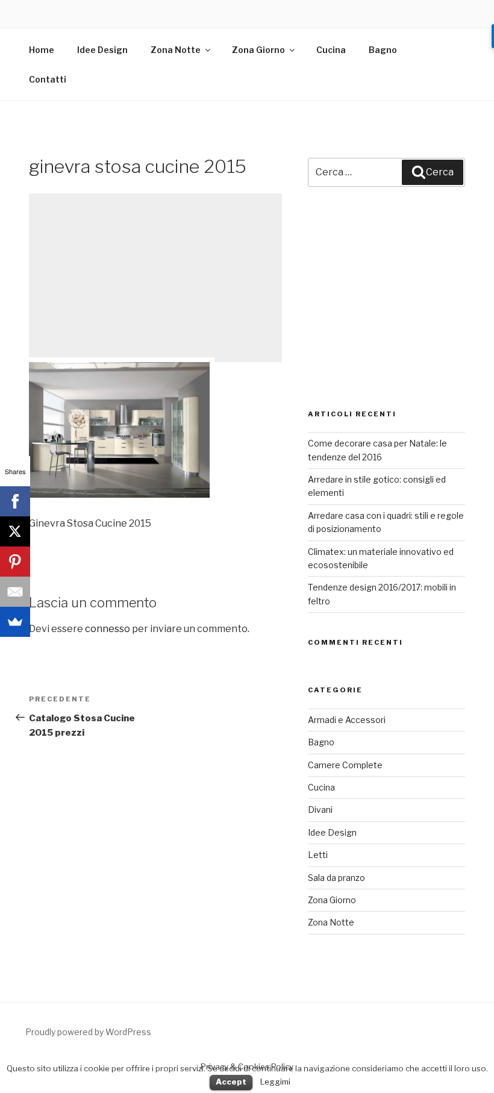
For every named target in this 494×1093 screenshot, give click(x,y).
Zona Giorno (258, 50)
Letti (318, 855)
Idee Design (102, 50)
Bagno (383, 50)
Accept (231, 1081)
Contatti (47, 79)
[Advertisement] (155, 277)
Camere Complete (345, 765)
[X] (15, 531)
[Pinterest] (15, 561)
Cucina (331, 50)
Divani (320, 809)
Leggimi (275, 1081)
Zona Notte (176, 50)
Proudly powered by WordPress (88, 1032)
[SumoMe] (15, 622)
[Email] (15, 592)
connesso (107, 628)
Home (41, 50)
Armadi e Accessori (347, 720)
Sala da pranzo (336, 877)
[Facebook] (15, 501)
